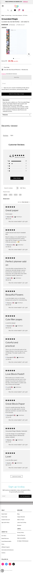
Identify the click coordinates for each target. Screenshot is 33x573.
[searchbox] (9, 188)
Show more (6, 198)
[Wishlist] (15, 10)
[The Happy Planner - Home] (16, 6)
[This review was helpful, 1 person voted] (23, 283)
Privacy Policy (20, 532)
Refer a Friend (20, 519)
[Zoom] (29, 54)
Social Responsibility (6, 541)
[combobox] (24, 202)
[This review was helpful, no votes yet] (23, 221)
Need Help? (4, 514)
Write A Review (17, 178)
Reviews (19, 525)
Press (3, 544)
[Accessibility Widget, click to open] (2, 570)
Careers (3, 552)
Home (3, 15)
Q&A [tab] (11, 135)
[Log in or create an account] (11, 10)
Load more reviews (16, 476)
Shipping (4, 73)
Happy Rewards (21, 516)
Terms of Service (21, 535)
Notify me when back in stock (16, 94)
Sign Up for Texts (5, 522)
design (5, 194)
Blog (18, 514)
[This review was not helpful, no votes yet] (25, 221)
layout (15, 194)
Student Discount (6, 519)
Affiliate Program (6, 547)
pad (20, 194)
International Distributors (8, 550)
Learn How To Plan (21, 522)
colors (10, 194)
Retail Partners (5, 538)
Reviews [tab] (5, 135)
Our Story (4, 535)
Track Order (4, 516)
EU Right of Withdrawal (22, 541)
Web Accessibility (21, 538)
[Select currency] (24, 10)
